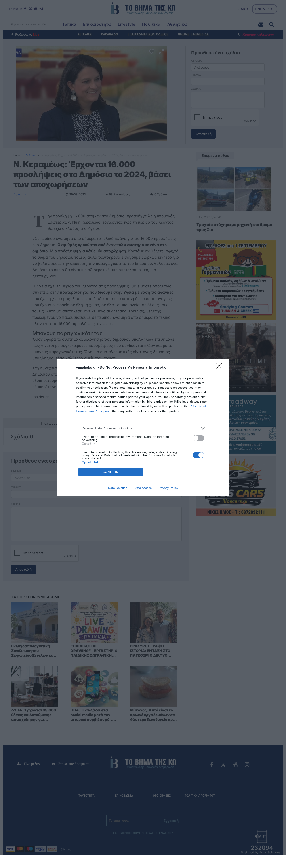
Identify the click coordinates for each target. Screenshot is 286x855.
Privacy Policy (168, 488)
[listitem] (143, 428)
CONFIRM (111, 472)
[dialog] (143, 427)
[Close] (220, 367)
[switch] (198, 438)
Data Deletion (117, 488)
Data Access (143, 488)
